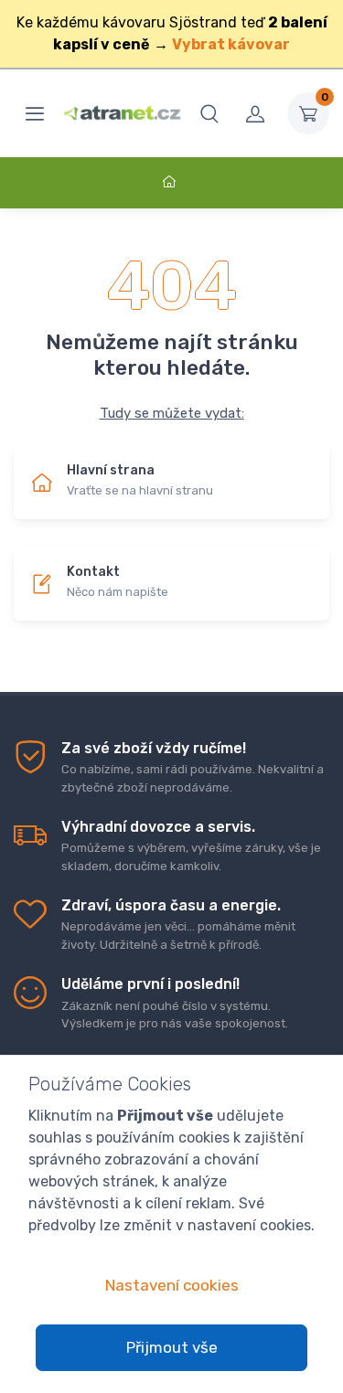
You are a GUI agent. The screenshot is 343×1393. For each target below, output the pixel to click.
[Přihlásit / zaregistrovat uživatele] (255, 113)
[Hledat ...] (209, 113)
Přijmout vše (172, 1347)
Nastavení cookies (172, 1285)
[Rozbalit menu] (35, 113)
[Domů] (172, 182)
